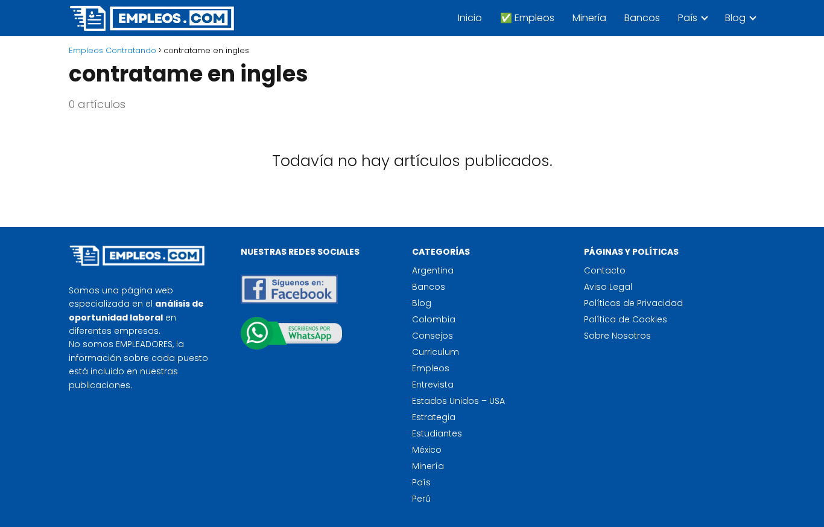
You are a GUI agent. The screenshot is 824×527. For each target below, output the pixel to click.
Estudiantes (437, 433)
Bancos (642, 18)
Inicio (470, 18)
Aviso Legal (608, 287)
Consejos (432, 336)
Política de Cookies (625, 319)
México (427, 450)
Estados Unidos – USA (458, 401)
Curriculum (435, 352)
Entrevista (433, 384)
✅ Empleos (527, 18)
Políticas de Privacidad (633, 303)
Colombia (433, 319)
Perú (421, 499)
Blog (735, 18)
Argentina (433, 270)
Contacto (605, 270)
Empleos (430, 368)
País (687, 18)
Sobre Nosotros (617, 336)
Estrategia (433, 417)
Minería (589, 18)
